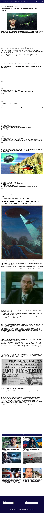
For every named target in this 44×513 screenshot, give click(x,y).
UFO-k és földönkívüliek (18, 1)
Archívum (4, 501)
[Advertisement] (22, 40)
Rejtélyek (12, 1)
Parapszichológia (27, 1)
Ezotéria (32, 1)
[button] (42, 2)
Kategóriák (27, 501)
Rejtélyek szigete (5, 1)
